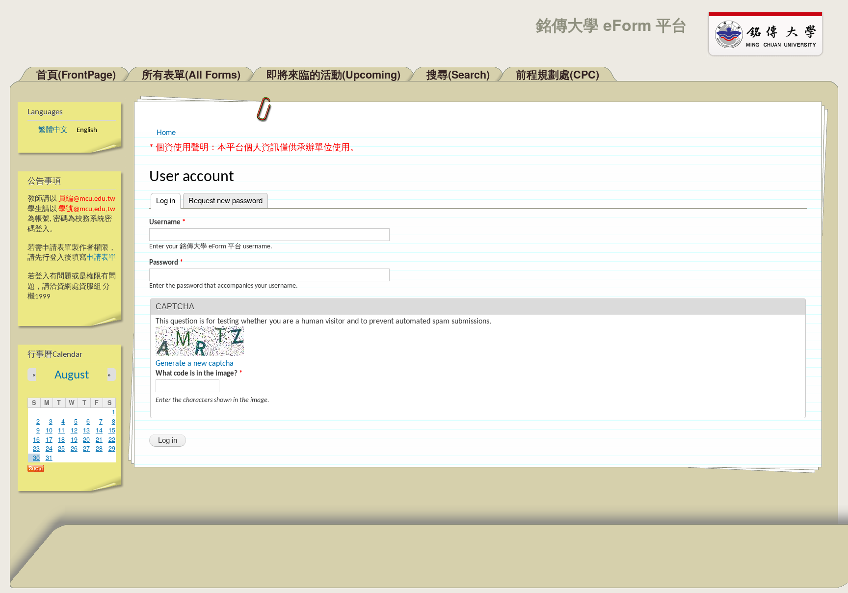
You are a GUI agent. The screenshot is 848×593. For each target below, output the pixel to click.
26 (74, 448)
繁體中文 (53, 130)
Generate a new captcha (195, 364)
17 (49, 439)
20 (86, 439)
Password (166, 263)
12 (74, 430)
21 (99, 439)
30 (36, 457)
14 (99, 430)
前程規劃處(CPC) (557, 74)
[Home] (770, 33)
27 (86, 448)
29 (111, 448)
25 (61, 448)
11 (61, 430)
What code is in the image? (199, 373)
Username (167, 222)
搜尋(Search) (458, 74)
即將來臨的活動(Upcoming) (333, 74)
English (87, 130)
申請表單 (101, 258)
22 (111, 439)
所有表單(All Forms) (191, 74)
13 (86, 430)
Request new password (225, 200)
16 (36, 439)
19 (74, 439)
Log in (168, 200)
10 (49, 430)
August (71, 375)
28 (99, 448)
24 (49, 448)
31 (49, 457)
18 (61, 439)
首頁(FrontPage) (76, 74)
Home (166, 132)
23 (36, 448)
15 (111, 430)
